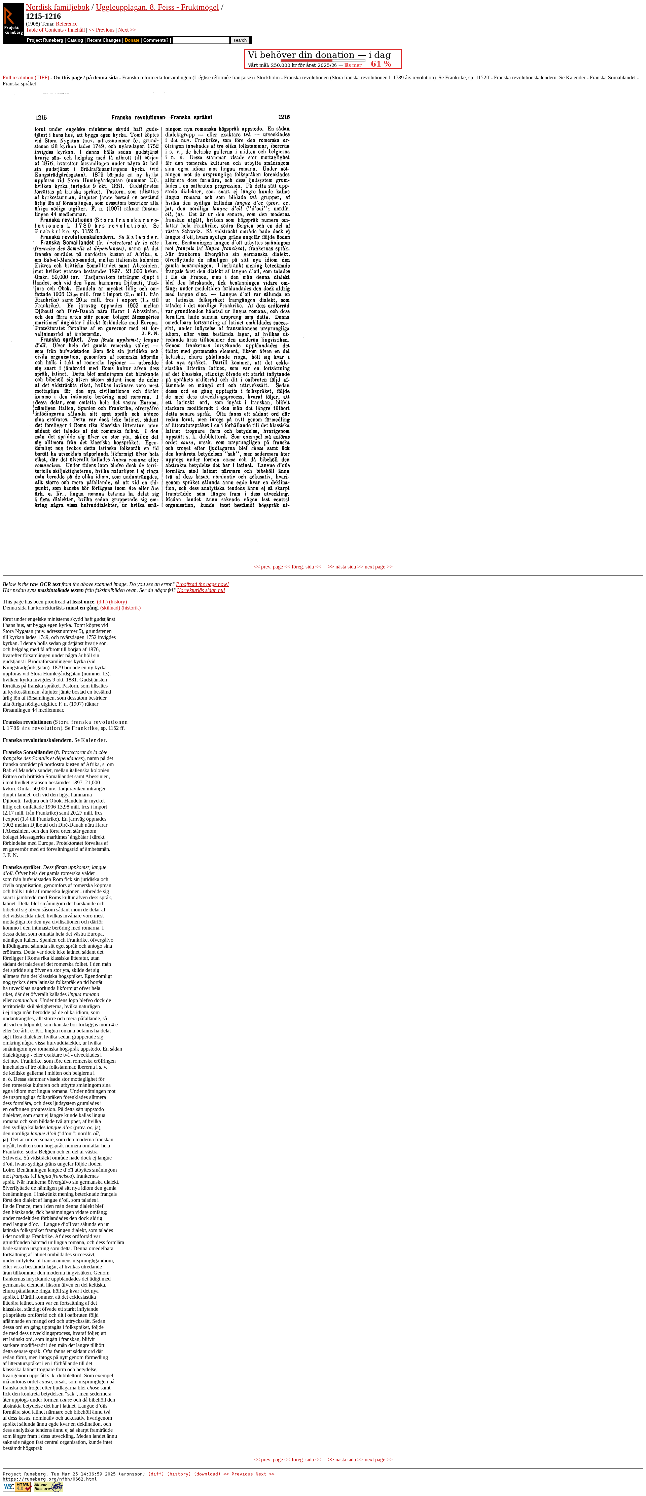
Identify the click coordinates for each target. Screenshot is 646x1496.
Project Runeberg (45, 40)
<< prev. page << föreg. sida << (287, 566)
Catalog (75, 40)
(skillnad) (110, 608)
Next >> (127, 30)
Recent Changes (104, 40)
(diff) (102, 601)
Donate (132, 40)
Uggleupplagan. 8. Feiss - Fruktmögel (157, 7)
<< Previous (101, 30)
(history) (118, 601)
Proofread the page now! (202, 584)
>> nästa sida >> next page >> (360, 566)
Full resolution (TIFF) (26, 77)
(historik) (131, 608)
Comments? (156, 40)
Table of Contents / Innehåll (55, 30)
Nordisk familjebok (57, 7)
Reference (66, 24)
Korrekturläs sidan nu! (201, 590)
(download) (207, 1474)
